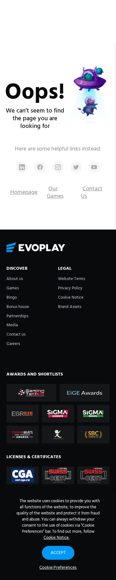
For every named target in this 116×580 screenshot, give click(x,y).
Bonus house (17, 307)
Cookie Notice (70, 297)
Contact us (15, 334)
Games (12, 288)
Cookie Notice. (56, 537)
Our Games (55, 192)
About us (14, 279)
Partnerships (17, 316)
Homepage (23, 192)
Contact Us (91, 192)
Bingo (11, 297)
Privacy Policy (70, 288)
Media (12, 325)
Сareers (13, 343)
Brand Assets (69, 307)
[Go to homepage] (58, 247)
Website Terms (71, 279)
